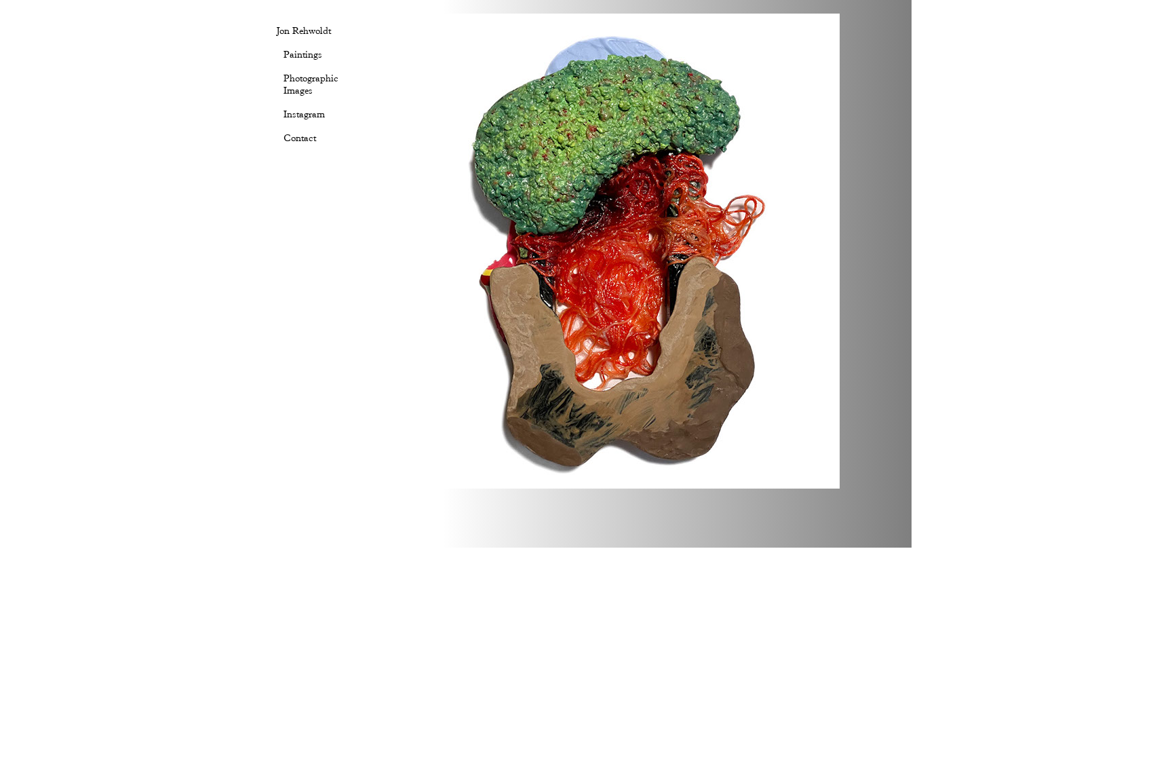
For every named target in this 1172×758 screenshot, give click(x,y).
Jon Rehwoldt (304, 31)
